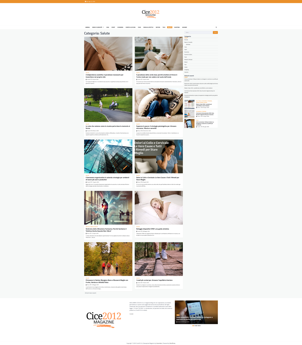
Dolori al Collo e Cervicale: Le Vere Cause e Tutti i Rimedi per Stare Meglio (157, 178)
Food (139, 27)
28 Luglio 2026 (206, 117)
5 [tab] (199, 325)
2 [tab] (195, 325)
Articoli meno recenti (90, 293)
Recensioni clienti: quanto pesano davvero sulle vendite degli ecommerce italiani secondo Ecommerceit (206, 123)
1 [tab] (193, 325)
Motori (158, 27)
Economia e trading (201, 101)
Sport (113, 27)
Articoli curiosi (90, 226)
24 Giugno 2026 (205, 106)
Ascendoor (159, 343)
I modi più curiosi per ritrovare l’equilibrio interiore (154, 280)
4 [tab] (198, 325)
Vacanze (184, 27)
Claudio (88, 79)
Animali (87, 27)
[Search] (216, 27)
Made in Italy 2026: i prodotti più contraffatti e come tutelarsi (198, 88)
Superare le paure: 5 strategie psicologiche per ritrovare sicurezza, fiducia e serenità (156, 127)
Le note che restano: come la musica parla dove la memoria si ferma (108, 127)
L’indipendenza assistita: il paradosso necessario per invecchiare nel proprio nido (104, 75)
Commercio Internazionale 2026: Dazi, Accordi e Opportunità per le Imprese (205, 104)
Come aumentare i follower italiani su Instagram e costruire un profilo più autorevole (205, 113)
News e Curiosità (97, 27)
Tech (164, 27)
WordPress (172, 343)
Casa (107, 27)
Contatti (131, 314)
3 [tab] (196, 325)
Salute (170, 27)
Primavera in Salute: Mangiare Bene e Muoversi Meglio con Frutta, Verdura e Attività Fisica (107, 281)
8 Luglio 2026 (205, 126)
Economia (120, 27)
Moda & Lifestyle (148, 27)
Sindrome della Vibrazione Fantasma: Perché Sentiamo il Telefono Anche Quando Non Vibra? (106, 230)
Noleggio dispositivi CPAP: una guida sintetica (152, 229)
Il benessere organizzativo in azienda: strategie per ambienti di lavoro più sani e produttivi (107, 178)
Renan (139, 131)
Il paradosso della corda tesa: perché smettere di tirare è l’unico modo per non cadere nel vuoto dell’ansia (156, 75)
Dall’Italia (188, 44)
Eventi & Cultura (130, 27)
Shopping (177, 27)
